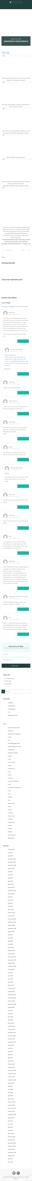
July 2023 (10, 852)
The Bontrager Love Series (14, 746)
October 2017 (11, 1039)
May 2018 (10, 1017)
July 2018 (10, 1010)
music (9, 771)
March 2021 (11, 909)
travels (9, 737)
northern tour (11, 768)
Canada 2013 (11, 822)
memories (10, 778)
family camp (11, 803)
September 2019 (12, 966)
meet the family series (13, 781)
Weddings (10, 702)
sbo (9, 617)
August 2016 (11, 1083)
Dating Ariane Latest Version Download (18, 596)
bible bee (10, 831)
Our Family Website (9, 678)
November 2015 (12, 1108)
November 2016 (12, 1073)
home (9, 790)
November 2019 (12, 960)
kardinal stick (12, 561)
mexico (10, 775)
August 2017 (11, 1045)
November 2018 (12, 998)
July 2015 (10, 1121)
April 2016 (10, 1095)
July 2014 (10, 1158)
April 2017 (10, 1057)
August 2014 (11, 1155)
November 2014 (12, 1146)
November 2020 (12, 922)
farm (9, 800)
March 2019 (11, 985)
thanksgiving (11, 749)
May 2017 (10, 1054)
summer (10, 756)
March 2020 (11, 947)
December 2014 (12, 1143)
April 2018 (10, 1020)
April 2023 (10, 856)
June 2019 (10, 975)
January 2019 (11, 991)
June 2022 (10, 874)
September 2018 (12, 1004)
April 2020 (10, 944)
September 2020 (12, 928)
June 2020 (10, 938)
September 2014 (12, 1152)
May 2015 (10, 1127)
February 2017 (11, 1064)
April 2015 (10, 1130)
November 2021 (12, 890)
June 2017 (10, 1051)
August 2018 (11, 1007)
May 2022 (10, 878)
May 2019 (10, 979)
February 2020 (11, 950)
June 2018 (10, 1013)
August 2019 (11, 969)
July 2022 (10, 871)
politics (9, 765)
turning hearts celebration (14, 734)
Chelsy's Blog (8, 681)
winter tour (10, 730)
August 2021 (11, 893)
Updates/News (11, 706)
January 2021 (11, 916)
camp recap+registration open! (16, 273)
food (9, 794)
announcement (11, 835)
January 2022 (11, 887)
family (9, 806)
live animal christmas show (14, 787)
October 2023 (11, 849)
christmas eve (11, 816)
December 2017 (12, 1032)
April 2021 (10, 906)
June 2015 (10, 1124)
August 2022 (11, 868)
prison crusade (11, 762)
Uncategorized (11, 709)
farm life (10, 797)
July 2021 (10, 897)
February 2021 (11, 912)
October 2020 (11, 925)
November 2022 (12, 862)
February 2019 (11, 988)
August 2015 (11, 1117)
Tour (9, 712)
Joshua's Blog (8, 683)
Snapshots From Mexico (16, 41)
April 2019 (10, 982)
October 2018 (11, 1001)
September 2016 (12, 1080)
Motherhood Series (12, 715)
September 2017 (12, 1042)
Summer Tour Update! (16, 292)
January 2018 (11, 1029)
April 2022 (10, 881)
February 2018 (11, 1026)
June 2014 (10, 1162)
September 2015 (12, 1114)
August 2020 (11, 931)
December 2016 (12, 1070)
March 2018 (11, 1023)
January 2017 (11, 1067)
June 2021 (10, 900)
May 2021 (10, 903)
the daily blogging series (14, 743)
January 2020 (11, 953)
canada (10, 825)
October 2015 (11, 1111)
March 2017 (11, 1061)
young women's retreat (13, 727)
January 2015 (11, 1140)
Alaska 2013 (11, 838)
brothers (10, 828)
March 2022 (11, 884)
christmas (10, 819)
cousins (10, 809)
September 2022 (12, 865)
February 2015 (11, 1136)
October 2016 (11, 1076)
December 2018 (12, 994)
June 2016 (10, 1089)
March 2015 (11, 1133)
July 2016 (10, 1086)
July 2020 (10, 934)
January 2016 (11, 1105)
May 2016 (10, 1092)
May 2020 (10, 941)
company (10, 812)
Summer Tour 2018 (12, 753)
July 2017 (10, 1048)
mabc (9, 784)
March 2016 (11, 1099)
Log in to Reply (23, 341)
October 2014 (11, 1149)
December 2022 (12, 859)
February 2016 (11, 1102)
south (9, 759)
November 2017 (12, 1035)
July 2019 (10, 972)
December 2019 (12, 956)
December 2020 (12, 919)
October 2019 (11, 963)
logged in (12, 306)
